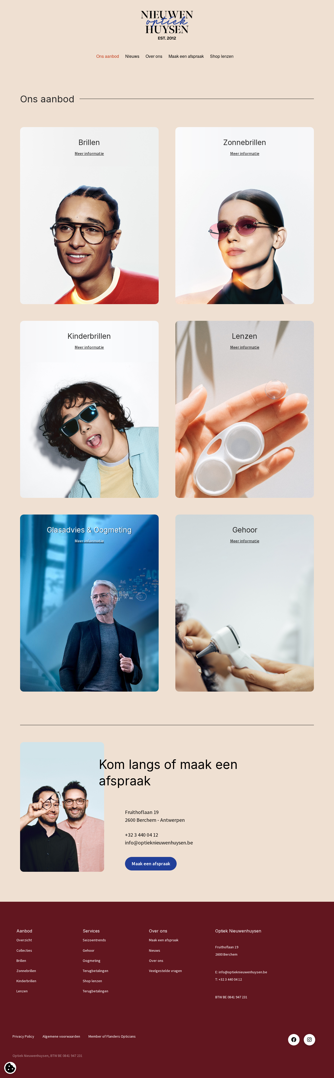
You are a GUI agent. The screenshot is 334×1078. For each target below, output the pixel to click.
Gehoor (88, 950)
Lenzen (22, 991)
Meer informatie (89, 153)
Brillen (21, 960)
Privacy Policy (23, 1036)
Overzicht (24, 940)
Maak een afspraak (163, 940)
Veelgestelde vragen (165, 970)
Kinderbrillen (26, 981)
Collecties (24, 950)
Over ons (156, 960)
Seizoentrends (94, 940)
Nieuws (154, 950)
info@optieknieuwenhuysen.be (243, 972)
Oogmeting (91, 960)
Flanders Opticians (121, 1036)
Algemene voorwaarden (61, 1036)
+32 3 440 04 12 (141, 834)
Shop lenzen (92, 981)
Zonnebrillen (26, 970)
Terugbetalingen (95, 970)
